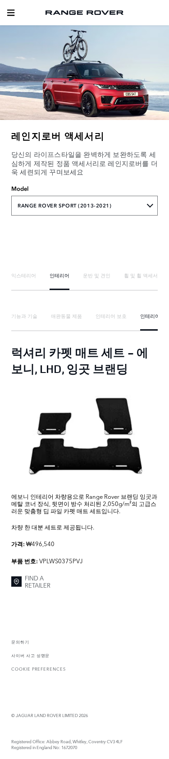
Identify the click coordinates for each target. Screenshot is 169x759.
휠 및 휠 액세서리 (143, 275)
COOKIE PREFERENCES (38, 669)
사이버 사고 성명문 (30, 655)
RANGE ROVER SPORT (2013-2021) (65, 205)
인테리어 (59, 275)
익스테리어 (23, 275)
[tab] (23, 275)
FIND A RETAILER (37, 581)
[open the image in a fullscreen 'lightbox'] (84, 433)
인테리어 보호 (111, 315)
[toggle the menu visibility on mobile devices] (10, 12)
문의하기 (20, 641)
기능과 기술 (24, 315)
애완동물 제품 (66, 315)
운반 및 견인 (96, 275)
